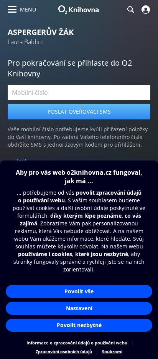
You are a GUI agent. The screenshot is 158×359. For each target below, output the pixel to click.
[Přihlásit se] (144, 9)
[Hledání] (130, 9)
